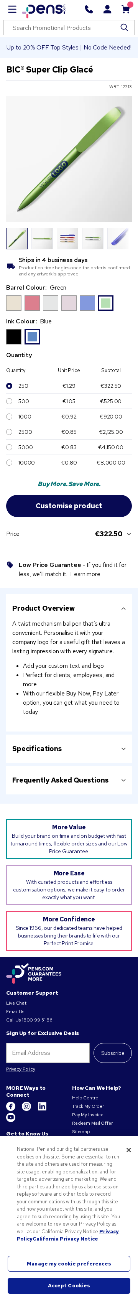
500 (23, 401)
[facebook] (11, 1109)
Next (121, 238)
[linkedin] (42, 1109)
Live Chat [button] (16, 1003)
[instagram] (27, 1109)
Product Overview (43, 608)
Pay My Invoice (88, 1115)
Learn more (85, 574)
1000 (24, 416)
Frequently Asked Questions (60, 780)
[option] (13, 303)
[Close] (128, 1150)
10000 (26, 462)
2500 (25, 431)
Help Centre (85, 1098)
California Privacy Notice (65, 1239)
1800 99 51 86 (37, 1020)
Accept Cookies (69, 1285)
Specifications (37, 748)
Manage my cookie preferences (69, 1263)
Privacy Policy (20, 1069)
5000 (25, 447)
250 (23, 385)
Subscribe (113, 1053)
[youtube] (10, 1120)
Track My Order (88, 1106)
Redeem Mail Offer (92, 1123)
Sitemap (81, 1132)
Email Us (15, 1011)
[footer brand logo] (33, 974)
